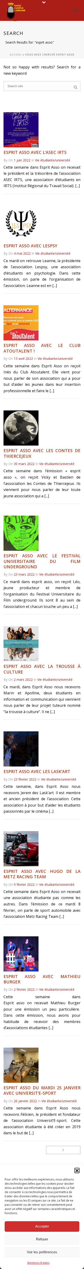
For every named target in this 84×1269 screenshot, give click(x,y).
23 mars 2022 (24, 574)
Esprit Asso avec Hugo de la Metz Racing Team (42, 873)
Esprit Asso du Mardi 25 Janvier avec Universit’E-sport (42, 1090)
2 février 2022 (24, 989)
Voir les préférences (42, 1252)
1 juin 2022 (22, 160)
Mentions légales (38, 1263)
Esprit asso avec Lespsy (30, 246)
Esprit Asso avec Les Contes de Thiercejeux (42, 453)
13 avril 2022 (23, 358)
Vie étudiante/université (52, 160)
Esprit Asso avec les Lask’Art (37, 771)
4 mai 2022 (22, 253)
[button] (77, 1170)
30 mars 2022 (24, 463)
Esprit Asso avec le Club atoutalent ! (42, 348)
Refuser (42, 1239)
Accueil (16, 54)
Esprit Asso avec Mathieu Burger (42, 979)
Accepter (42, 1226)
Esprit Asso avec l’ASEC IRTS (35, 152)
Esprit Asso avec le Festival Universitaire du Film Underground (42, 561)
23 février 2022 (25, 779)
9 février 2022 (24, 884)
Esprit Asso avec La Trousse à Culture (42, 668)
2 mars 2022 (23, 679)
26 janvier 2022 (25, 1101)
